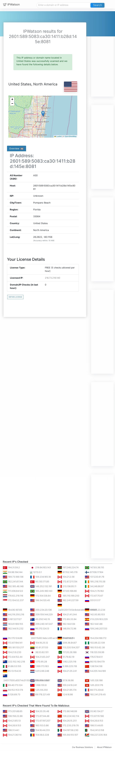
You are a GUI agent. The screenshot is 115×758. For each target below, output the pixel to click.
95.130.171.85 (42, 581)
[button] (43, 114)
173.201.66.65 (14, 711)
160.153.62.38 (97, 647)
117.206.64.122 (15, 590)
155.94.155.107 (70, 734)
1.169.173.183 (42, 666)
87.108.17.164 (96, 572)
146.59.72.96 (69, 628)
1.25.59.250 (41, 689)
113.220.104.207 (71, 647)
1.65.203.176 (96, 685)
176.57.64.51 (96, 656)
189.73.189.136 (15, 576)
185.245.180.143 (43, 590)
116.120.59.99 (96, 652)
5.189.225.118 (69, 666)
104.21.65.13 (14, 720)
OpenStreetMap (71, 136)
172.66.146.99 (69, 711)
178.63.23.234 (97, 609)
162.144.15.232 (15, 628)
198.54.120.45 (42, 600)
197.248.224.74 (70, 567)
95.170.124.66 (14, 638)
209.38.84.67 (69, 642)
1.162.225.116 (69, 661)
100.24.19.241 (69, 685)
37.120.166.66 (69, 590)
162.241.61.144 (15, 581)
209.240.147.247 (44, 624)
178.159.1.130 (42, 680)
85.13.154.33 (14, 671)
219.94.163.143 (43, 567)
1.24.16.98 (67, 694)
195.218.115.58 (97, 581)
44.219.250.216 (15, 614)
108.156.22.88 (15, 716)
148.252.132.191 (43, 586)
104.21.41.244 (69, 614)
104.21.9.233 (14, 652)
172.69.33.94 (69, 619)
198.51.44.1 (13, 730)
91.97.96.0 (67, 638)
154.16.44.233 (42, 730)
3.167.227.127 (14, 619)
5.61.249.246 (42, 671)
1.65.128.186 (96, 680)
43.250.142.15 (42, 619)
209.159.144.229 (44, 614)
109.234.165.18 (43, 576)
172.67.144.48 (42, 716)
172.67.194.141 (14, 642)
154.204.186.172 (97, 638)
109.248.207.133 (98, 628)
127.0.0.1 (37, 572)
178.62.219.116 (15, 595)
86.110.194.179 (97, 661)
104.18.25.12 (41, 642)
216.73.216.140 (52, 277)
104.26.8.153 (96, 720)
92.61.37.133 (41, 647)
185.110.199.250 (70, 595)
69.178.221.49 (42, 694)
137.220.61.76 (96, 576)
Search (97, 5)
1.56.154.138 (95, 666)
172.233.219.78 (70, 725)
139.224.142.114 (70, 716)
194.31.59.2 (13, 567)
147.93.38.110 (96, 567)
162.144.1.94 (68, 624)
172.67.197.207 (42, 720)
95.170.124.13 (42, 628)
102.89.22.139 (97, 642)
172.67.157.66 (96, 716)
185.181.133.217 (15, 647)
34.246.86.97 (96, 586)
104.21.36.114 (14, 734)
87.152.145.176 (70, 572)
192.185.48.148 (15, 586)
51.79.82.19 (68, 656)
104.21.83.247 (42, 656)
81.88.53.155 (14, 666)
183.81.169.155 (15, 624)
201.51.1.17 (94, 600)
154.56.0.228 (42, 734)
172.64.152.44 (14, 656)
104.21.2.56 (68, 576)
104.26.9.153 (14, 725)
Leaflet (59, 136)
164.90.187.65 (14, 609)
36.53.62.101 (42, 652)
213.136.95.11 (69, 586)
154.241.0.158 (96, 730)
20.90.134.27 (96, 711)
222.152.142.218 (16, 661)
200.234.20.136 (43, 609)
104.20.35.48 (42, 711)
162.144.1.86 (96, 624)
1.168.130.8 (41, 685)
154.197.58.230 (70, 730)
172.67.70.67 (96, 595)
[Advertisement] (102, 55)
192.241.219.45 (97, 694)
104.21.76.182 (96, 590)
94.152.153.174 (15, 689)
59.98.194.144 (14, 572)
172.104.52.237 (15, 600)
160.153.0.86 (42, 725)
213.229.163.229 (98, 619)
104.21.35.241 (69, 671)
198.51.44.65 (96, 725)
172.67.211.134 (69, 581)
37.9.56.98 (68, 680)
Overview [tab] (16, 148)
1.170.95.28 (41, 661)
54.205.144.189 (97, 671)
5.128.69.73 (13, 694)
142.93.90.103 (97, 614)
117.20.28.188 (69, 652)
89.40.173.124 (14, 685)
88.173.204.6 (96, 689)
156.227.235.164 (98, 734)
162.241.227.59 (70, 600)
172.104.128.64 (43, 595)
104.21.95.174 (69, 689)
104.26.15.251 (69, 720)
